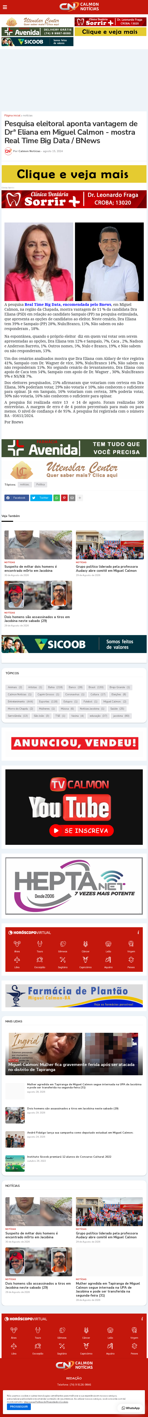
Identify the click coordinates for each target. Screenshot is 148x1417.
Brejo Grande (120, 687)
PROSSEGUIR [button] (19, 1407)
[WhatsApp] (56, 498)
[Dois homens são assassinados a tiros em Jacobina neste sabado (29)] (38, 595)
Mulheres (47, 709)
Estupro (70, 701)
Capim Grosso (48, 694)
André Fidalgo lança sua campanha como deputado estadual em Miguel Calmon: (80, 1132)
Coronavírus (74, 694)
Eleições (119, 694)
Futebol (90, 701)
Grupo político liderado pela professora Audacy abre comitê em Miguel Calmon (107, 569)
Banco (75, 687)
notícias (28, 115)
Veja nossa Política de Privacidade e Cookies (46, 1401)
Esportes (48, 701)
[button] (5, 7)
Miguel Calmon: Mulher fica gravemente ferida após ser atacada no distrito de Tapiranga (71, 1067)
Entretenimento (20, 701)
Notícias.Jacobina (92, 709)
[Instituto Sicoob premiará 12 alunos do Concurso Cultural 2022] (15, 1163)
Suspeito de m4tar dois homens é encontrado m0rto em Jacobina (30, 569)
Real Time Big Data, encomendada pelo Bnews (68, 304)
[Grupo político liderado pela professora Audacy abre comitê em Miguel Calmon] (110, 544)
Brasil (96, 687)
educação (98, 716)
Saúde (117, 709)
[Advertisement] (74, 79)
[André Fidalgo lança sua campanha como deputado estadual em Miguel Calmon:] (15, 1139)
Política (40, 484)
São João (41, 716)
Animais (15, 687)
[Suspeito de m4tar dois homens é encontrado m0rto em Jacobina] (38, 544)
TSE (60, 716)
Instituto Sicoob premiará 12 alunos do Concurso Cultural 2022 (69, 1157)
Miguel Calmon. (114, 701)
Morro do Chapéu (20, 709)
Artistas (35, 687)
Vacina (77, 716)
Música (67, 709)
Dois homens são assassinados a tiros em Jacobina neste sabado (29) (37, 619)
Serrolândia (18, 716)
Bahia (55, 687)
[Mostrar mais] (80, 498)
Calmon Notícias (19, 694)
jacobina (121, 716)
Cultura (98, 694)
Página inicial (12, 115)
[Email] (72, 498)
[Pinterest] (64, 498)
